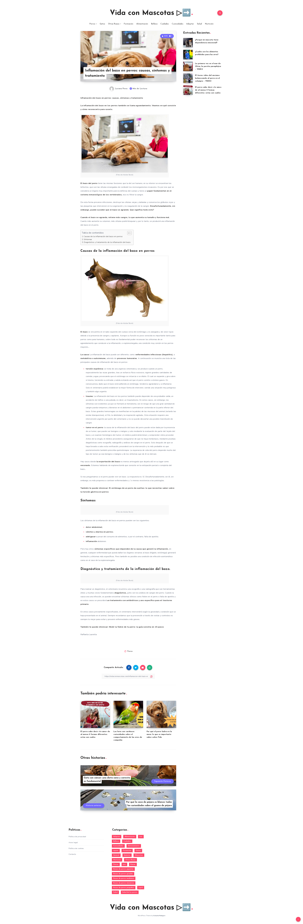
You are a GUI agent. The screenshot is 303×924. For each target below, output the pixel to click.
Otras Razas (113, 24)
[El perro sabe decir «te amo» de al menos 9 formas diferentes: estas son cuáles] (188, 90)
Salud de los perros (129, 892)
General (116, 855)
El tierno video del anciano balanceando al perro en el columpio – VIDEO (207, 78)
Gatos (102, 24)
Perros (92, 24)
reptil (141, 887)
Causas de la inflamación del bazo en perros (103, 236)
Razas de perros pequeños (123, 887)
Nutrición (209, 24)
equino (115, 850)
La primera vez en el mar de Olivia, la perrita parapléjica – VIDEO (208, 66)
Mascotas (139, 855)
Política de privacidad (77, 836)
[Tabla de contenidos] (129, 233)
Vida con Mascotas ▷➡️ (150, 13)
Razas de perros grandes (123, 874)
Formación (128, 24)
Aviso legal (73, 842)
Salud (199, 24)
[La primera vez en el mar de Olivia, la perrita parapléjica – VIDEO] (188, 66)
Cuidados (164, 24)
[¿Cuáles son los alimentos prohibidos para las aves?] (188, 54)
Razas (132, 864)
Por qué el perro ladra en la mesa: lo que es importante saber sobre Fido (159, 734)
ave (140, 836)
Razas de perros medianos (123, 878)
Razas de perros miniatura (123, 883)
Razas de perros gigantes (123, 869)
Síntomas (88, 239)
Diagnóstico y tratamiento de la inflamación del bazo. (107, 242)
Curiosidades (177, 24)
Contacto (72, 854)
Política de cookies (76, 848)
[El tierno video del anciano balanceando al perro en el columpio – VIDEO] (188, 78)
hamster (127, 855)
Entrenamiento (134, 846)
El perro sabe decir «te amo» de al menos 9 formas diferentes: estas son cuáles (95, 734)
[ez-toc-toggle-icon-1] (128, 233)
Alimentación (142, 24)
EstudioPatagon (159, 916)
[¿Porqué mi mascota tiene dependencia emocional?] (188, 42)
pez (124, 864)
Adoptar (190, 24)
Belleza (154, 24)
